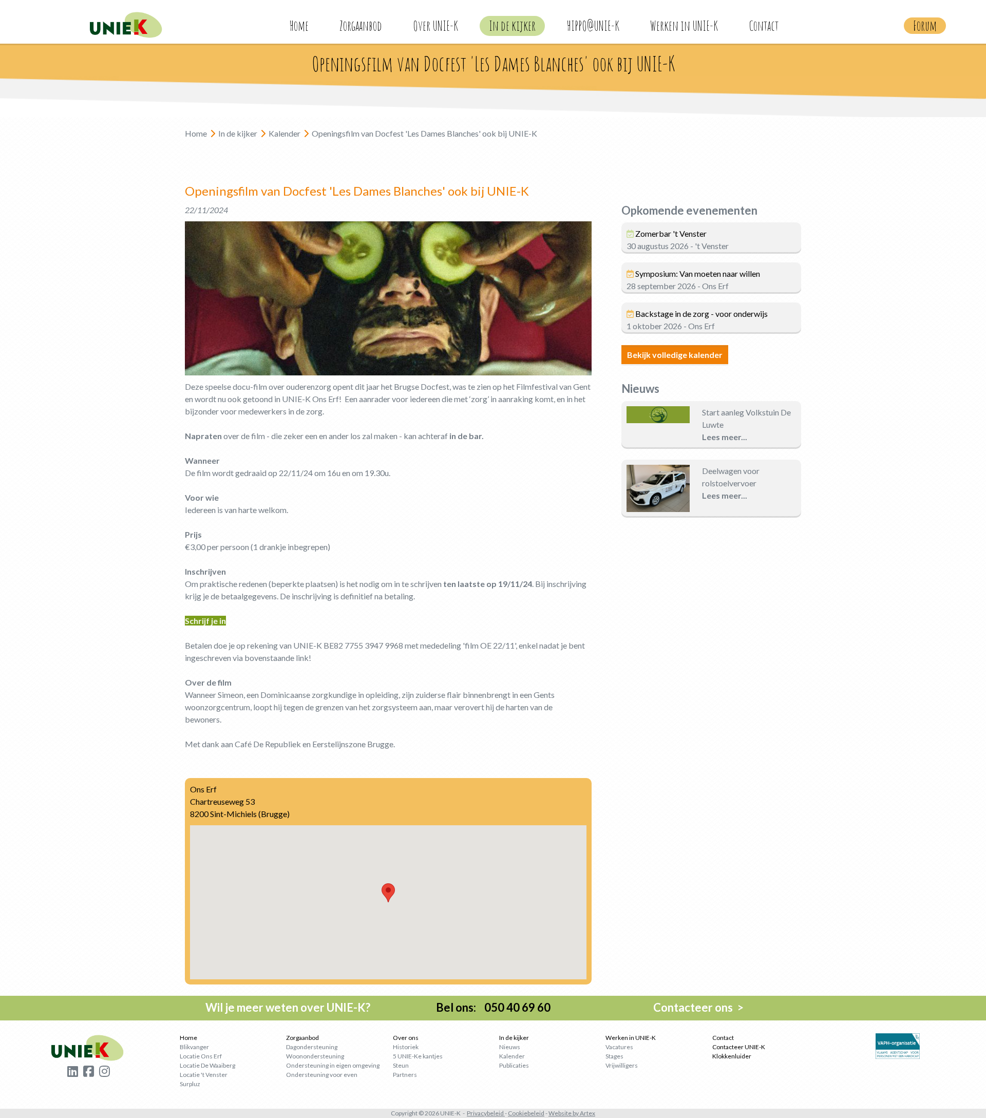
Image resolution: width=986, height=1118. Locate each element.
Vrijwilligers (621, 1065)
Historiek (406, 1047)
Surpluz (190, 1084)
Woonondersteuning (315, 1056)
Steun (401, 1065)
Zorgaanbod (360, 25)
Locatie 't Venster (203, 1074)
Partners (405, 1074)
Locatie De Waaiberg (207, 1065)
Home (299, 25)
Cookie (517, 1113)
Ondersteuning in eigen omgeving (333, 1065)
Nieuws (509, 1047)
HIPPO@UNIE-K (592, 25)
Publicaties (514, 1065)
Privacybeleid (485, 1113)
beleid (535, 1113)
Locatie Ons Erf (201, 1056)
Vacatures (619, 1047)
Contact (764, 25)
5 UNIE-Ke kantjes (418, 1056)
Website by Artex (571, 1113)
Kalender (512, 1056)
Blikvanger (194, 1047)
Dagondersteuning (311, 1047)
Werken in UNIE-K (684, 25)
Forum (925, 25)
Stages (614, 1056)
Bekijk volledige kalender (675, 354)
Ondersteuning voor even (321, 1074)
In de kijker (512, 25)
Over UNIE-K (435, 25)
